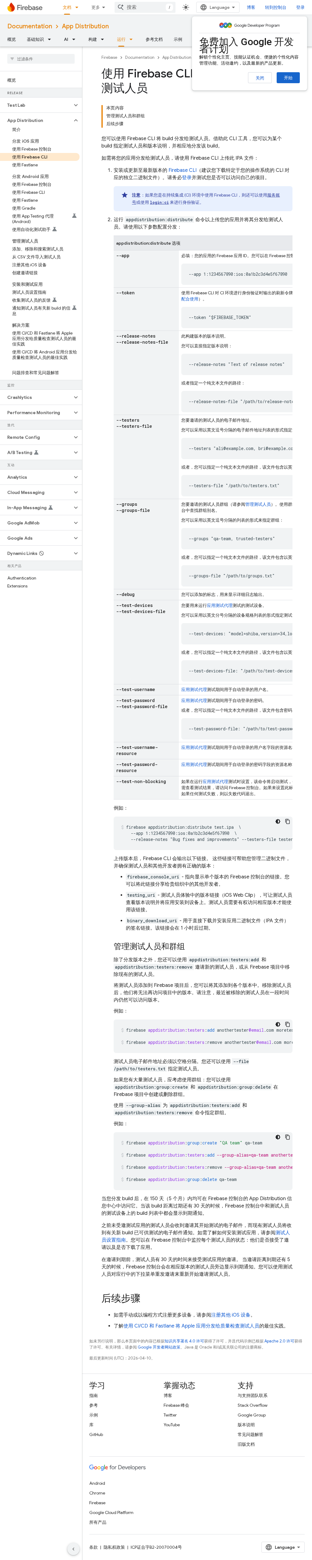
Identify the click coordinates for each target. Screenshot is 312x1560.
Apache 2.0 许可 (279, 1341)
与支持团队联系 (253, 1395)
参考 (93, 1405)
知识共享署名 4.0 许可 (184, 1341)
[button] (36, 105)
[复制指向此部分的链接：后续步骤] (146, 1299)
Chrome (97, 1493)
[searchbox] (41, 59)
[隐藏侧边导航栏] (73, 1549)
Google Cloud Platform (111, 1512)
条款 (93, 1547)
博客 (251, 7)
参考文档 (154, 39)
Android (97, 1483)
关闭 (260, 78)
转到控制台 (275, 7)
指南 (93, 1395)
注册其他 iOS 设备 (230, 1315)
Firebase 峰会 (176, 1405)
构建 (92, 39)
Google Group (252, 1415)
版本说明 (246, 1424)
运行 (121, 39)
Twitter (170, 1415)
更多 (95, 7)
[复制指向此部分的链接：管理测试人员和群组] (191, 947)
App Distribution (85, 26)
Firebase (109, 57)
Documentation (29, 26)
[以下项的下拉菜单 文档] (78, 7)
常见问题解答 (250, 1434)
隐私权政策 (114, 1547)
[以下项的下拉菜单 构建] (104, 39)
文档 (67, 7)
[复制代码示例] (287, 821)
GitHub (96, 1434)
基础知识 (35, 39)
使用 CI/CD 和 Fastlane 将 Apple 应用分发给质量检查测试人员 (191, 1326)
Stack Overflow (253, 1405)
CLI (182, 170)
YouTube (172, 1424)
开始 (288, 77)
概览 (11, 39)
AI (66, 39)
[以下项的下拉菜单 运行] (133, 39)
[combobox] (145, 7)
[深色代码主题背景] (278, 821)
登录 (187, 178)
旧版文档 (246, 1444)
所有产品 (97, 1522)
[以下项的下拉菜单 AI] (75, 39)
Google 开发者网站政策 (159, 1347)
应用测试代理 (219, 605)
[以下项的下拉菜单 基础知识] (51, 39)
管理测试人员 (258, 504)
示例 (178, 39)
